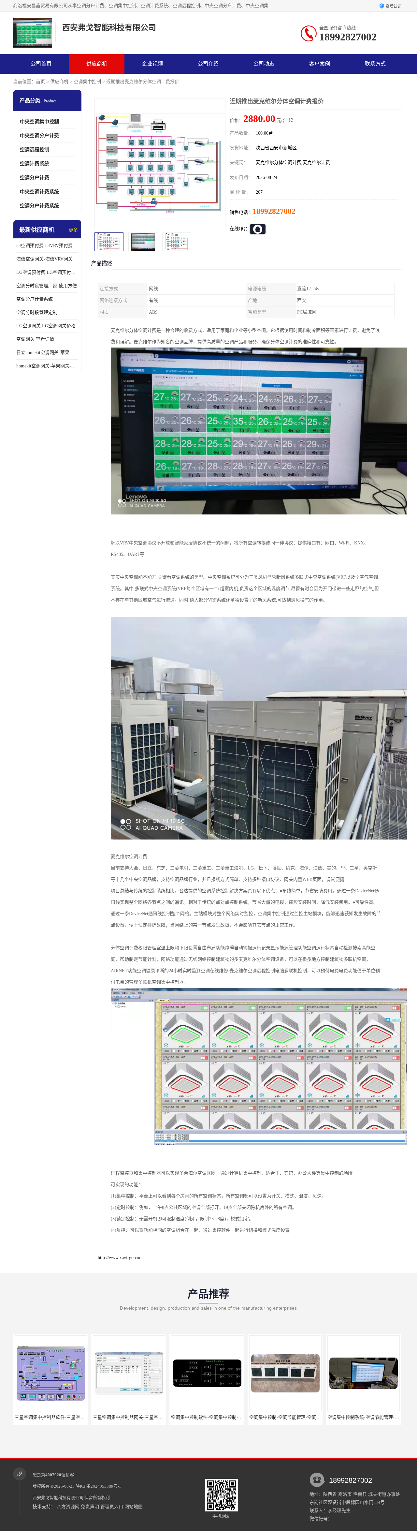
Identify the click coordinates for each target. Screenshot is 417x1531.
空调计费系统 (34, 163)
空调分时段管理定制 (36, 312)
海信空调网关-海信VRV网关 (44, 259)
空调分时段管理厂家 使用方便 (46, 285)
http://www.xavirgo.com (120, 1257)
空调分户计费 (34, 177)
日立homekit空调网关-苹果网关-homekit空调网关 (47, 352)
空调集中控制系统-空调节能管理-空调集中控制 (296, 1417)
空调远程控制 (34, 149)
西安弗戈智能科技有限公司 (58, 1497)
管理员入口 (111, 1506)
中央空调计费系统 (39, 191)
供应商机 (96, 64)
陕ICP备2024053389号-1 (98, 1486)
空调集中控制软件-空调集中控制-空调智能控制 (140, 1417)
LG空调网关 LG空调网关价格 (46, 325)
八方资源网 (68, 1506)
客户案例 (319, 64)
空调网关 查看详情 (35, 339)
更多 (73, 230)
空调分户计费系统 (39, 205)
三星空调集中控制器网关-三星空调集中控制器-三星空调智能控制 (80, 1417)
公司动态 (263, 64)
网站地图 (133, 1506)
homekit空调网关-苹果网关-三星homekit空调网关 (47, 366)
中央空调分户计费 (39, 135)
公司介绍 (208, 64)
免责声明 (90, 1506)
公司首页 (41, 64)
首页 (40, 81)
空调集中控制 (87, 81)
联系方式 (375, 64)
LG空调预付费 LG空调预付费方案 (47, 272)
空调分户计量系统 (34, 299)
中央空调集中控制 (39, 121)
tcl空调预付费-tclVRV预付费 (44, 245)
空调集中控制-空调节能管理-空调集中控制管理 (218, 1417)
